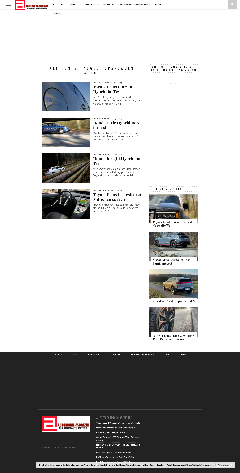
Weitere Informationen (202, 465)
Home (158, 4)
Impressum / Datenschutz (135, 4)
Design (57, 13)
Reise (72, 4)
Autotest (59, 4)
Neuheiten (109, 4)
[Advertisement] (120, 35)
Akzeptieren (223, 464)
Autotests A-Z (89, 4)
